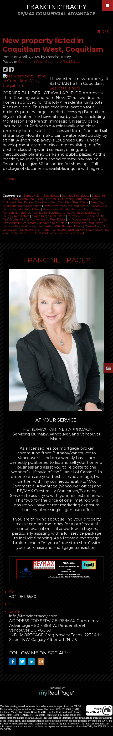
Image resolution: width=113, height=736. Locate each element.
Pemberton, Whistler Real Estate (60, 226)
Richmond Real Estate (50, 230)
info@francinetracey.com (33, 616)
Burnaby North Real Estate (41, 195)
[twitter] (23, 661)
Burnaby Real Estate (76, 195)
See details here (65, 88)
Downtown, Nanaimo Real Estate (66, 206)
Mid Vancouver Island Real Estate (43, 219)
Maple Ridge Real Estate (49, 216)
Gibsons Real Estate (56, 209)
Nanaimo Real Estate (53, 223)
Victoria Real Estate (72, 233)
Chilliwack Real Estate (18, 202)
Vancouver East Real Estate (39, 233)
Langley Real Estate (16, 216)
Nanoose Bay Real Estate (87, 223)
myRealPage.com (56, 693)
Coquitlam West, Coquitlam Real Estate (49, 62)
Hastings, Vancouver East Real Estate (74, 212)
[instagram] (42, 661)
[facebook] (14, 661)
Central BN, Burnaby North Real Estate (72, 199)
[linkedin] (33, 661)
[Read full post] (24, 81)
